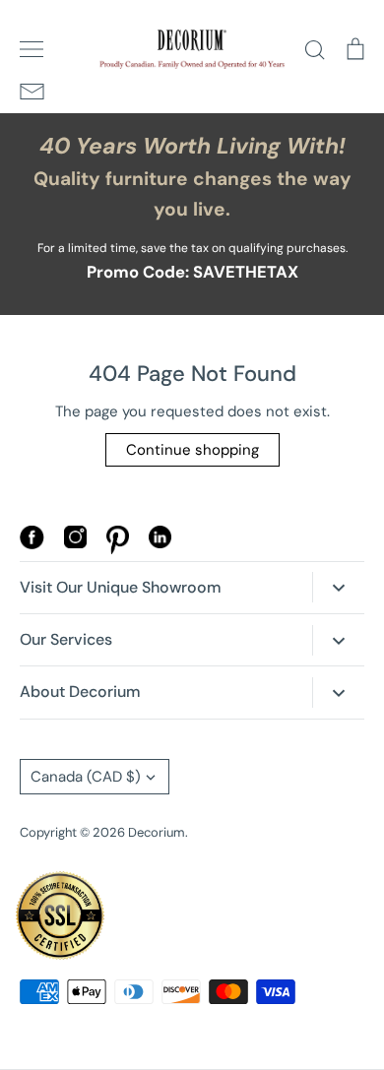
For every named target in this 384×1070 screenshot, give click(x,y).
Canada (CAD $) (86, 777)
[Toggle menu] (31, 49)
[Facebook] (32, 544)
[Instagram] (75, 543)
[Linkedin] (160, 543)
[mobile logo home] (192, 49)
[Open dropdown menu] (338, 587)
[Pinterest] (117, 549)
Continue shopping (192, 450)
